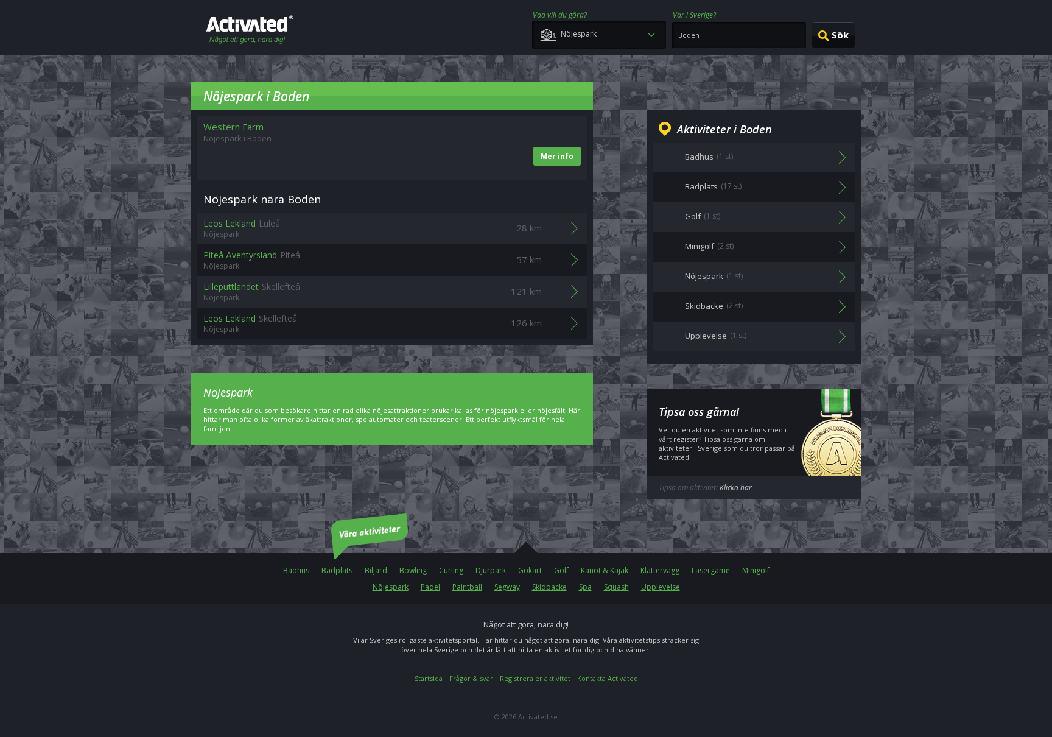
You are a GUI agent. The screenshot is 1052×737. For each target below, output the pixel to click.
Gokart (530, 570)
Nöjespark (391, 587)
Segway (507, 587)
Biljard (376, 570)
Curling (451, 570)
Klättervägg (659, 570)
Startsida (429, 678)
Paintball (467, 587)
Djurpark (490, 570)
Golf (561, 570)
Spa (585, 587)
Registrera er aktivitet (535, 678)
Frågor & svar (471, 678)
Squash (616, 587)
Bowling (413, 570)
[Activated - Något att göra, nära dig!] (249, 30)
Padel (430, 587)
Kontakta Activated (607, 678)
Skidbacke (549, 587)
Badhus (296, 570)
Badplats (336, 570)
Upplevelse (660, 587)
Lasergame (711, 570)
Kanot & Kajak (604, 570)
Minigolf (756, 570)
